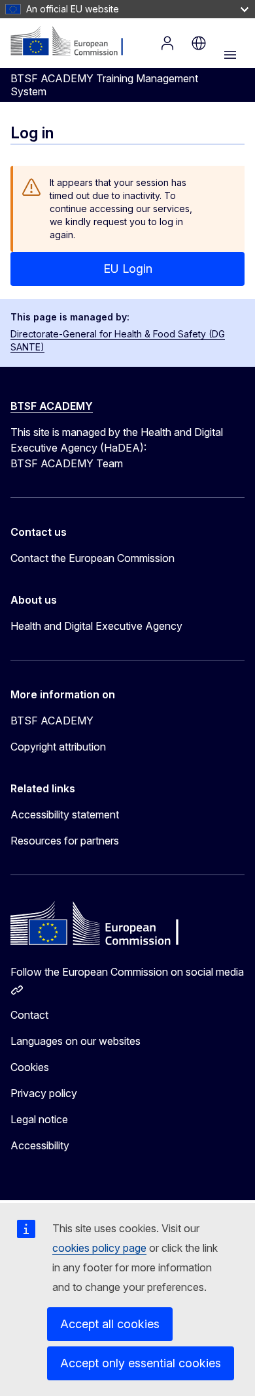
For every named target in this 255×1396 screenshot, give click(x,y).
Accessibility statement (64, 814)
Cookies (29, 1067)
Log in (167, 43)
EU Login (127, 268)
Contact (29, 1014)
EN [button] (198, 43)
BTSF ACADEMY (51, 405)
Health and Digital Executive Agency (96, 625)
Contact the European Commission (92, 558)
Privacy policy (43, 1093)
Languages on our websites (75, 1040)
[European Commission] (73, 41)
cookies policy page (99, 1247)
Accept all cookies (110, 1324)
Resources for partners (64, 840)
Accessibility (39, 1145)
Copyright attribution (58, 746)
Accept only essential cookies (140, 1363)
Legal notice (39, 1119)
